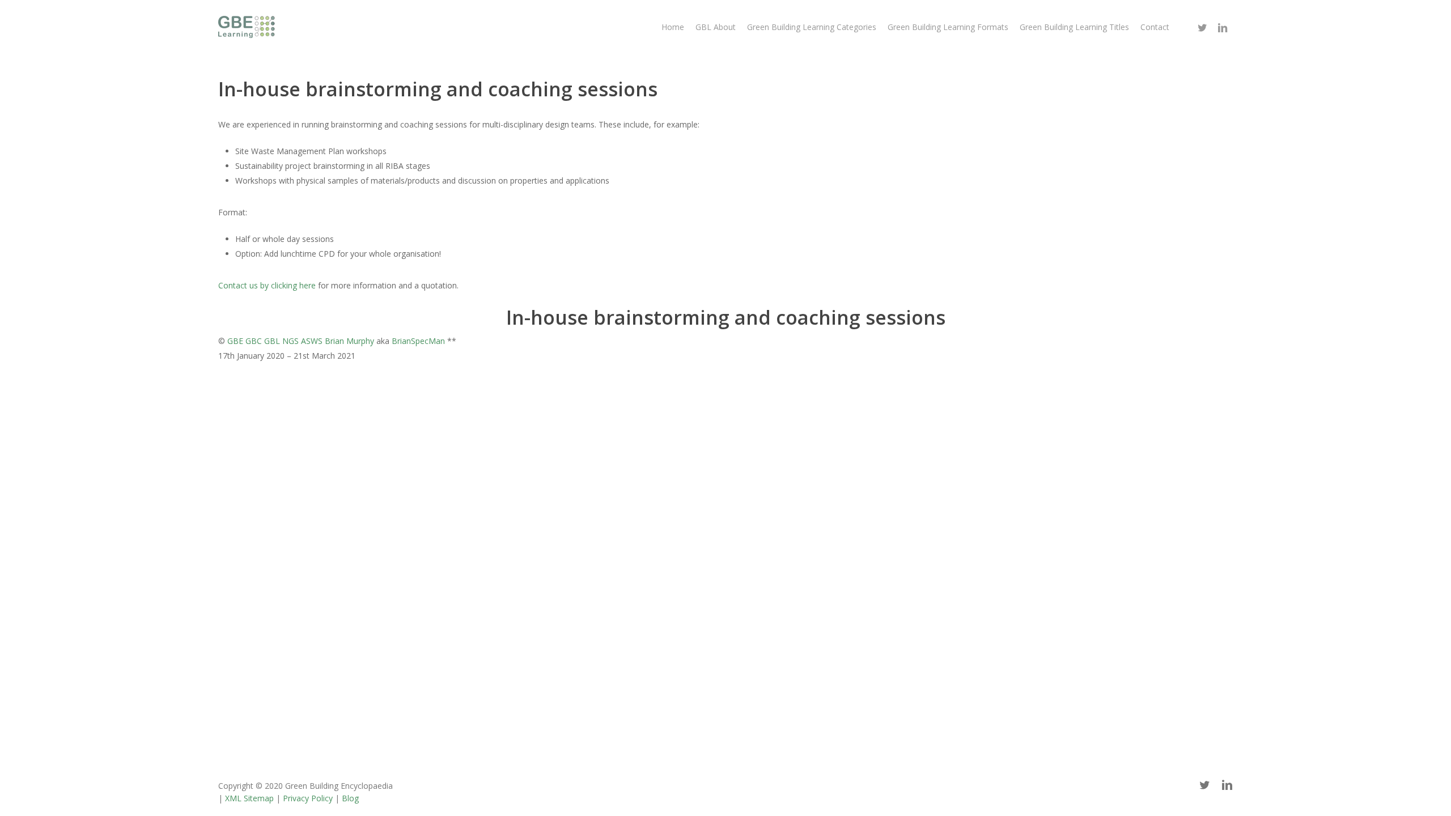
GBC (253, 340)
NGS (290, 340)
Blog (350, 798)
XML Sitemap (249, 798)
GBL (272, 340)
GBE (235, 340)
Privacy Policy (308, 798)
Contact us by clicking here (267, 285)
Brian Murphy (349, 340)
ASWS (312, 340)
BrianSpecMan (418, 340)
